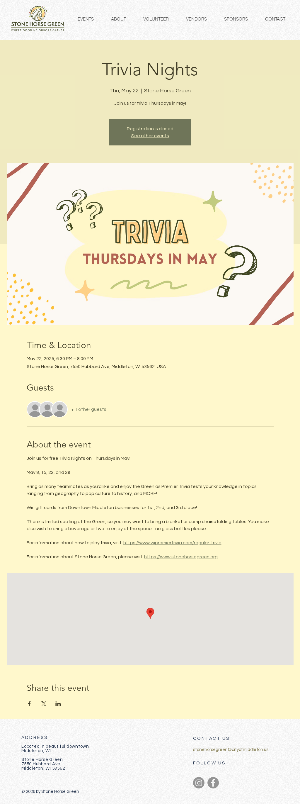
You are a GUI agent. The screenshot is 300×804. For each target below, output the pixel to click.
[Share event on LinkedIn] (58, 703)
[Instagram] (198, 782)
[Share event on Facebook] (29, 703)
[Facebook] (213, 782)
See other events (150, 135)
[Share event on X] (44, 703)
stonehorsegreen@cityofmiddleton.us (230, 749)
